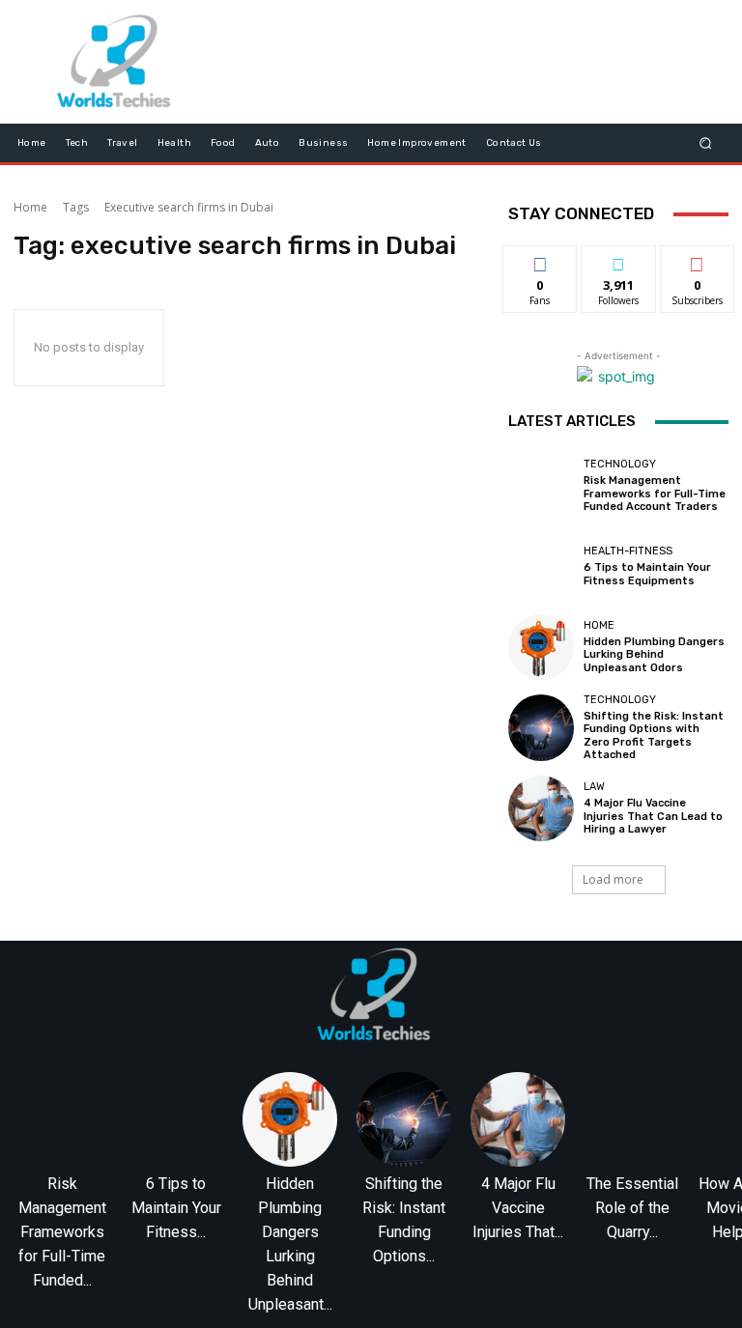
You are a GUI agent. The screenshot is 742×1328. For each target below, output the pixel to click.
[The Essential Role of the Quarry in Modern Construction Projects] (632, 1119)
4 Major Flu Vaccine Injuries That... (517, 1207)
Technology (620, 464)
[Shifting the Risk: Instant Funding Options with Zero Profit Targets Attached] (541, 727)
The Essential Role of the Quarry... (632, 1207)
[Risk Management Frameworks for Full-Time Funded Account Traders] (541, 486)
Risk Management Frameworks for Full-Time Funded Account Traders (655, 493)
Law (594, 786)
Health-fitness (628, 551)
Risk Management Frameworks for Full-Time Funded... (62, 1231)
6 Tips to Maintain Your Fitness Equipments (647, 573)
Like (540, 260)
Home (30, 207)
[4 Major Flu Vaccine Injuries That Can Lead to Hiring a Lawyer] (541, 808)
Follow (619, 260)
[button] (706, 142)
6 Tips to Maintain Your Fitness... (176, 1207)
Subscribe (698, 260)
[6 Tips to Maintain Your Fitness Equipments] (541, 566)
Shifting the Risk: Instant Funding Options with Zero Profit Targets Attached (654, 735)
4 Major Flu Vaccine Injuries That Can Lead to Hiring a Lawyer (653, 815)
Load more (613, 879)
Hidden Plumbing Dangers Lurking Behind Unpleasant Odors (654, 654)
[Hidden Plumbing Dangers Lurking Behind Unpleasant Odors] (541, 647)
